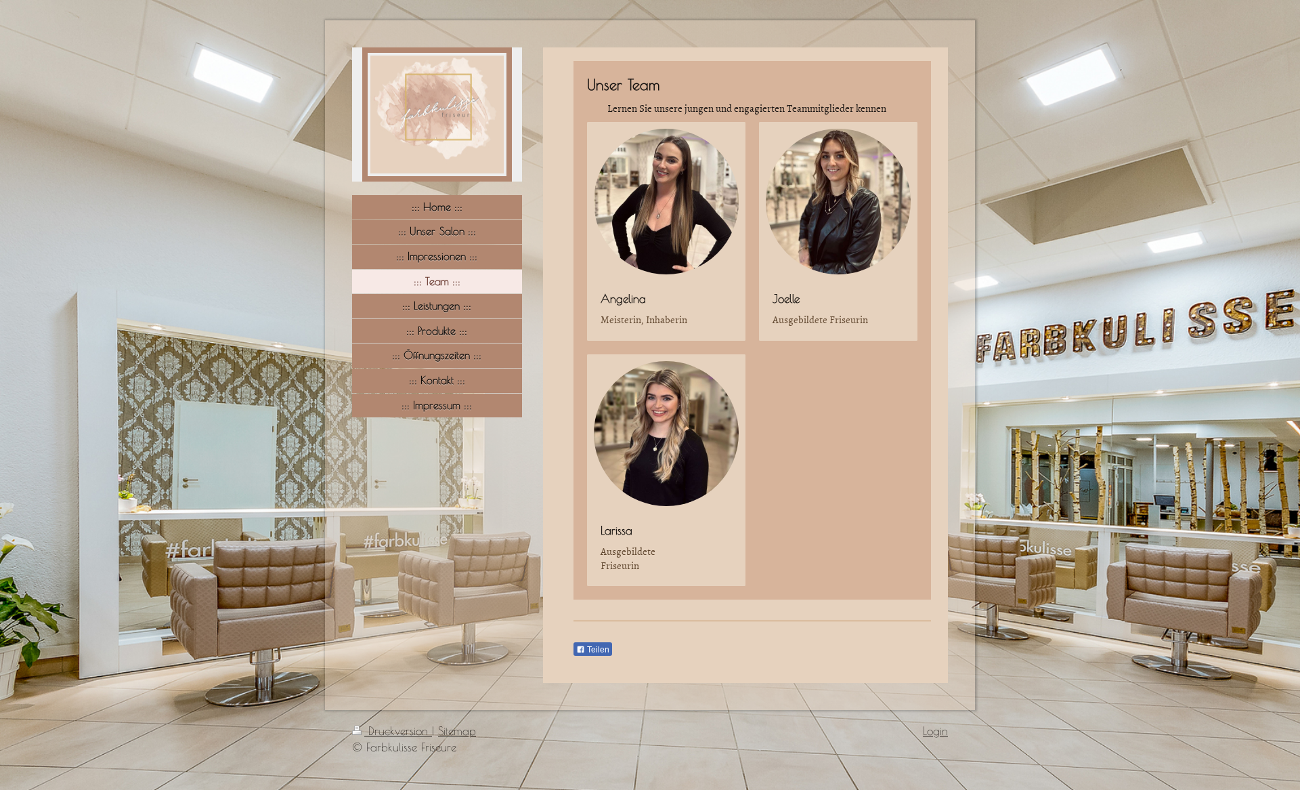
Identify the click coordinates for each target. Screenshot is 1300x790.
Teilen (597, 649)
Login (935, 731)
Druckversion (398, 731)
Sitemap (457, 731)
